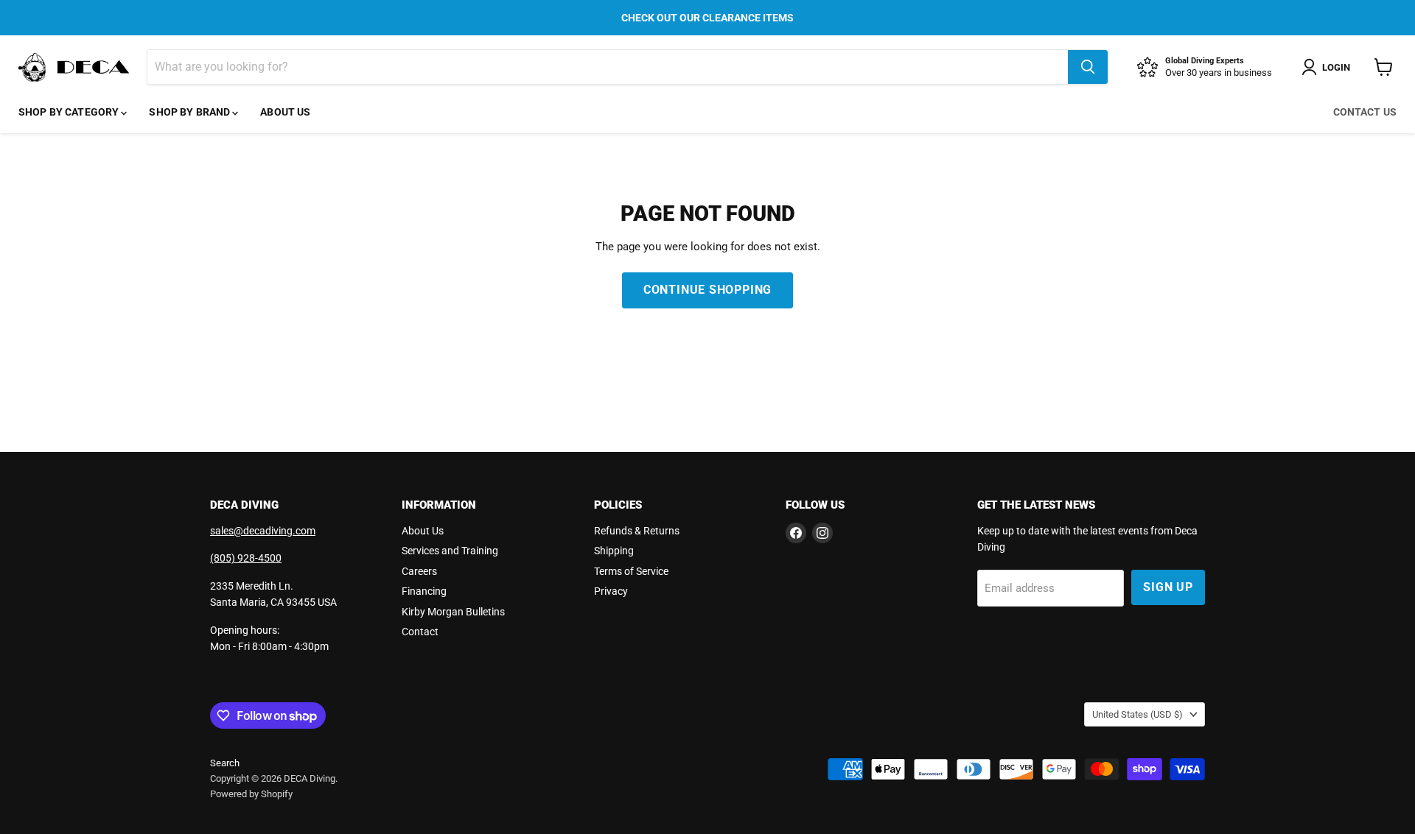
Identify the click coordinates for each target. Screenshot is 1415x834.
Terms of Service (631, 571)
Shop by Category (69, 112)
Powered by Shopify (251, 793)
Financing (424, 591)
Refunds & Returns (636, 531)
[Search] (1088, 67)
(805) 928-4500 (246, 558)
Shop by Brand (190, 112)
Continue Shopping (707, 290)
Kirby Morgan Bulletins (453, 612)
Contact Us (1365, 112)
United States (1137, 714)
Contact (420, 631)
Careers (419, 571)
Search (225, 762)
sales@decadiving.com (262, 531)
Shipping (614, 550)
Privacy (611, 591)
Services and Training (450, 550)
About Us (285, 112)
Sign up (1168, 587)
